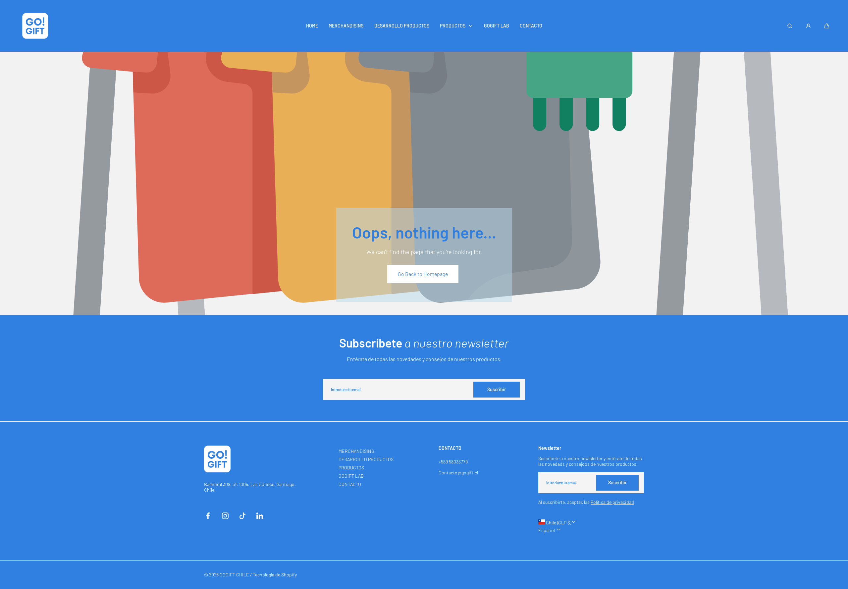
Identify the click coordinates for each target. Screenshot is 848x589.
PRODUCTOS (351, 467)
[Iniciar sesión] (808, 25)
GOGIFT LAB (351, 476)
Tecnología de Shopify (275, 574)
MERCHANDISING (356, 451)
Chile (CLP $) (558, 522)
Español (547, 530)
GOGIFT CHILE (234, 574)
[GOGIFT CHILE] (35, 25)
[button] (826, 25)
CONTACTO (350, 484)
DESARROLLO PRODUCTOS (366, 459)
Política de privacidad (612, 502)
